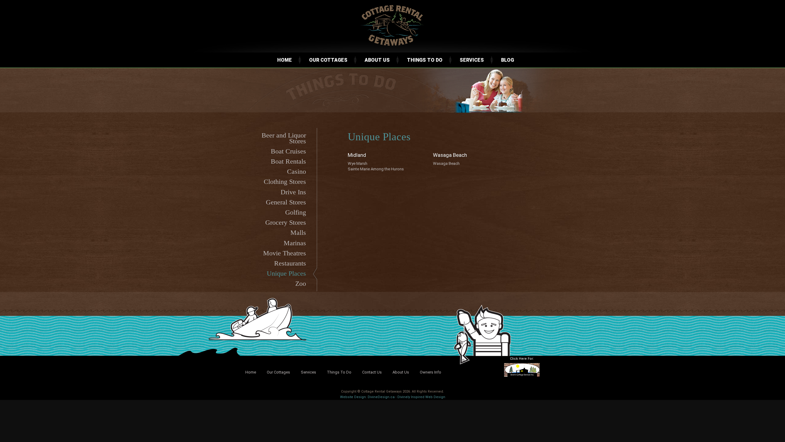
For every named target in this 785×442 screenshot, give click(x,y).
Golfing (295, 212)
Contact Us (372, 372)
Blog (507, 60)
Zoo (300, 283)
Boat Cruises (288, 151)
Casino (296, 171)
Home (284, 60)
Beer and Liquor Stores (284, 138)
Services (472, 60)
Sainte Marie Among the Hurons (376, 169)
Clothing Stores (285, 181)
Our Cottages (328, 60)
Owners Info (430, 372)
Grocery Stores (285, 222)
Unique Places (286, 273)
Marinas (295, 243)
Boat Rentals (288, 161)
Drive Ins (293, 192)
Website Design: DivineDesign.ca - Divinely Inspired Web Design (392, 397)
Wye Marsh (357, 163)
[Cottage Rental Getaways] (392, 45)
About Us (377, 60)
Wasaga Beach (446, 163)
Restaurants (290, 263)
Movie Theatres (284, 253)
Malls (298, 232)
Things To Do (424, 60)
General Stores (286, 202)
